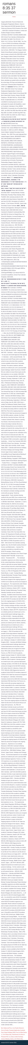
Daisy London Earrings (17, 1036)
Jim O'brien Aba (7, 1034)
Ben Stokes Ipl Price (6, 1028)
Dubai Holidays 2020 (9, 1032)
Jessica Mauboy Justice (7, 1039)
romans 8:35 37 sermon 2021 (9, 1042)
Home (14, 16)
